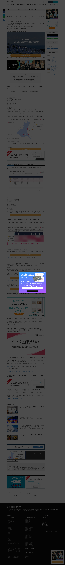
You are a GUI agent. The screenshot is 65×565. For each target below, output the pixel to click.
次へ (32, 290)
